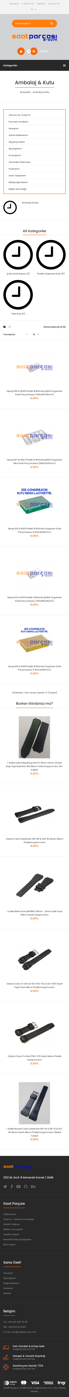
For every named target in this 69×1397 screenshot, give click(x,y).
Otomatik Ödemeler (20, 162)
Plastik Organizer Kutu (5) (51, 273)
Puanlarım (14, 168)
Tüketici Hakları (11, 1234)
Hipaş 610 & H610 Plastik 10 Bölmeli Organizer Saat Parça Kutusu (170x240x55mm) (34, 530)
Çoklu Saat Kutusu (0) (18, 273)
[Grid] (4, 327)
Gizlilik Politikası (11, 1224)
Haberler (8, 1288)
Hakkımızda (9, 1214)
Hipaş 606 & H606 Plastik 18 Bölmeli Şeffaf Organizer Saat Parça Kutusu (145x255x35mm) (34, 393)
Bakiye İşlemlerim (18, 182)
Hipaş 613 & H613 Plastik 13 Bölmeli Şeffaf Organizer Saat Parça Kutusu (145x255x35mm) (34, 599)
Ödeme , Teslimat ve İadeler (18, 1219)
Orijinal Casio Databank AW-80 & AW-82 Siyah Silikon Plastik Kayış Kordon (34, 840)
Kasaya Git (53, 3)
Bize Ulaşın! (9, 1244)
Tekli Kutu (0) (18, 313)
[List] (9, 327)
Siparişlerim (15, 148)
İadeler (7, 1293)
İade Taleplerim (17, 175)
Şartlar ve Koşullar (13, 1229)
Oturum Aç (14, 115)
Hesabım (14, 3)
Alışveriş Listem (17, 142)
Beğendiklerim (11, 1283)
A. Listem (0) (28, 3)
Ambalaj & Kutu (40, 92)
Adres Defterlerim (18, 135)
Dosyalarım (15, 155)
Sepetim (41, 3)
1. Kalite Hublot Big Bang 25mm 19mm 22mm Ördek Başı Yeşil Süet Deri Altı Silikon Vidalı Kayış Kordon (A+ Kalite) (34, 766)
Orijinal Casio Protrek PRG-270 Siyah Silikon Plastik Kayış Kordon (34, 1058)
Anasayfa (25, 92)
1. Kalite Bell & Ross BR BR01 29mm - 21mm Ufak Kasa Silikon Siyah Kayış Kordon (34, 913)
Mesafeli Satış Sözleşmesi (17, 1239)
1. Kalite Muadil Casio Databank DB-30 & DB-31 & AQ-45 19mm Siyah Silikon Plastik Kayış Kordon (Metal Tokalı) (34, 1132)
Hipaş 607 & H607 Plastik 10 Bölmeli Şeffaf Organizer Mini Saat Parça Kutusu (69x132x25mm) (34, 461)
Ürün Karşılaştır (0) (54, 327)
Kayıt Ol (26, 115)
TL (32, 9)
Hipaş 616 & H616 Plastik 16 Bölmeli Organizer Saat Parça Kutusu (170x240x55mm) (34, 668)
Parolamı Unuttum (18, 121)
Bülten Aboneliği (17, 189)
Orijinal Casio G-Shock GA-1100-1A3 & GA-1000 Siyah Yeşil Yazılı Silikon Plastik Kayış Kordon (35, 985)
